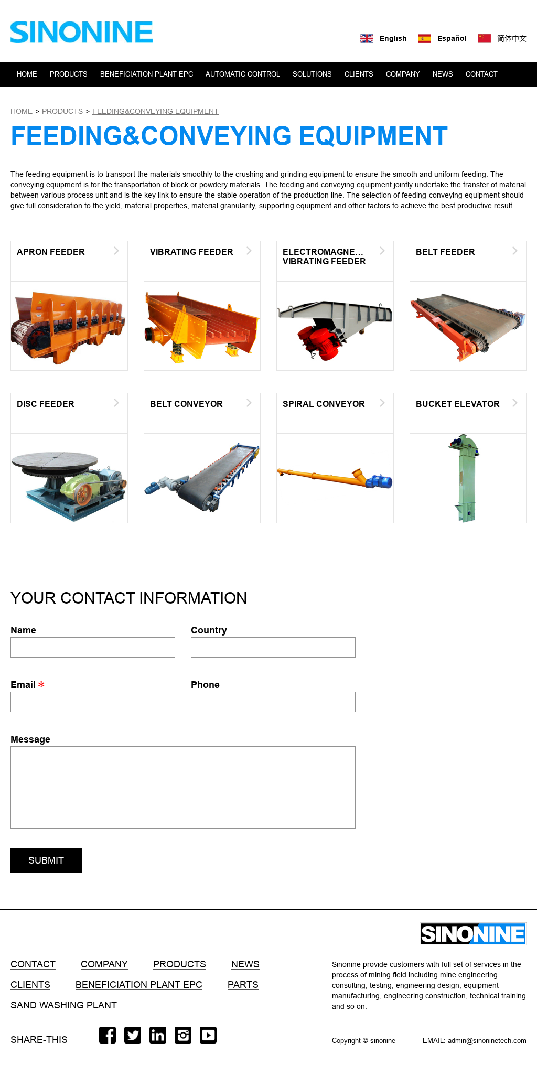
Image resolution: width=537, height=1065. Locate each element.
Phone (205, 684)
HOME (27, 74)
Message (30, 739)
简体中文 (512, 38)
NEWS (443, 74)
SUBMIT (46, 860)
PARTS (243, 985)
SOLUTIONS (312, 74)
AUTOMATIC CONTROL (243, 74)
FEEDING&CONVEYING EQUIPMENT (155, 111)
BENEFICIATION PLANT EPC (146, 74)
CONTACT (482, 74)
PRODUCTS (69, 74)
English (393, 38)
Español (452, 38)
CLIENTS (359, 74)
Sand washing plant (63, 1005)
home (21, 111)
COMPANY (403, 74)
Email (24, 684)
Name (23, 630)
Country (209, 630)
